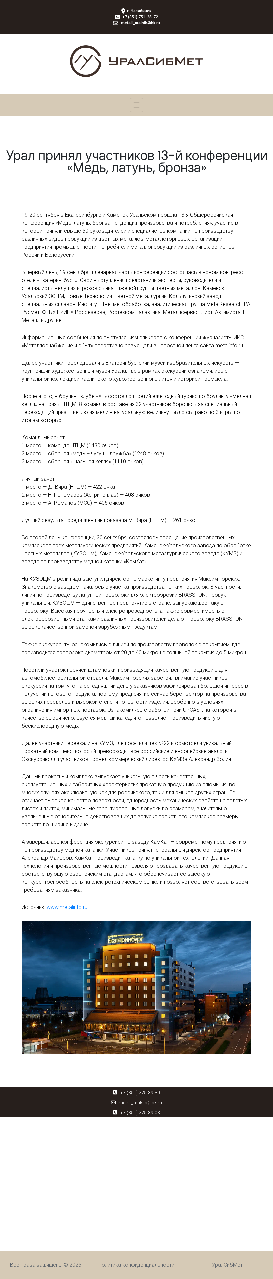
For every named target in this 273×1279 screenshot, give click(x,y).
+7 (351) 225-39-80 (140, 1092)
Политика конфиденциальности (136, 1265)
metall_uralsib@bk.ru (140, 1102)
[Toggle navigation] (136, 105)
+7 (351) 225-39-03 (140, 1112)
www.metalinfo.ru (67, 907)
